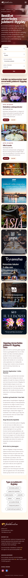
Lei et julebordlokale (14, 502)
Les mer (13, 119)
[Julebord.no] (7, 2)
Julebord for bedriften (14, 491)
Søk (14, 71)
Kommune (5, 47)
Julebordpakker (9, 495)
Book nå (6, 119)
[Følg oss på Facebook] (6, 570)
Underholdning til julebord (14, 509)
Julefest (10, 498)
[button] (14, 169)
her (21, 547)
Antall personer (7, 65)
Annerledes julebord (14, 488)
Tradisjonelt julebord (14, 505)
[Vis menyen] (26, 2)
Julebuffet (20, 495)
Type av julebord (7, 59)
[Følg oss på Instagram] (2, 570)
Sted (4, 53)
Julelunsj (18, 498)
